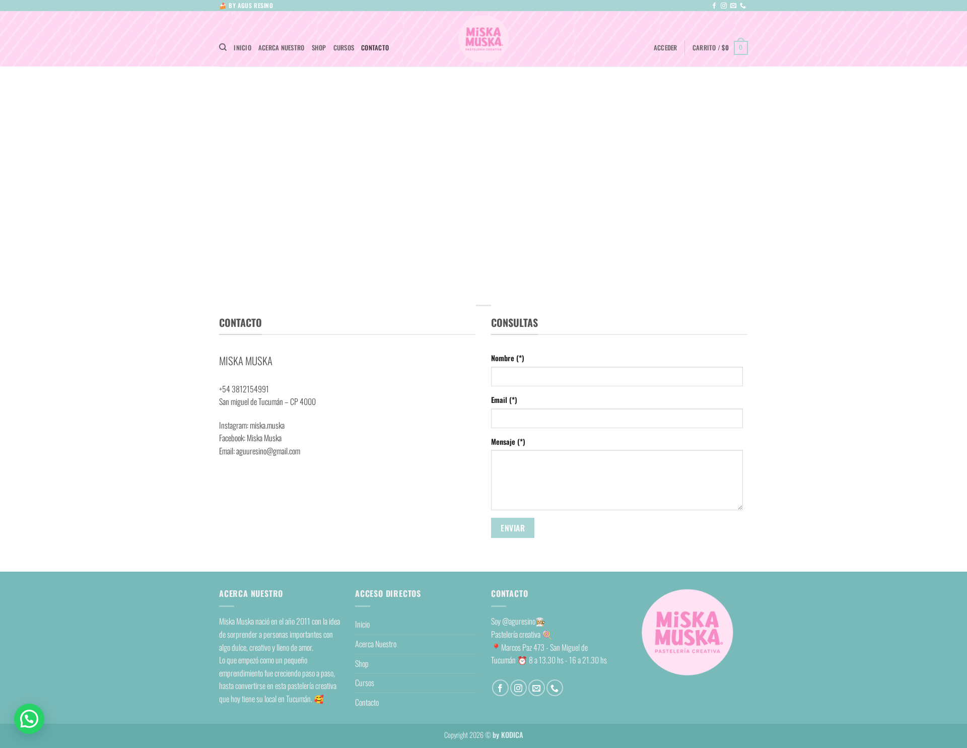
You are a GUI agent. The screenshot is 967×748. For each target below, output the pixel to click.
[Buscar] (223, 47)
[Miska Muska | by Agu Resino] (483, 39)
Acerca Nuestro (281, 47)
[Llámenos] (743, 6)
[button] (665, 48)
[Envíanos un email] (733, 6)
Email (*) (504, 399)
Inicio (242, 47)
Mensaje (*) (508, 441)
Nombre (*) (507, 358)
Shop (319, 47)
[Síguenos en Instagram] (724, 6)
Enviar (513, 528)
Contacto (375, 47)
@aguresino (518, 621)
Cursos (344, 47)
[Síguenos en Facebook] (714, 6)
